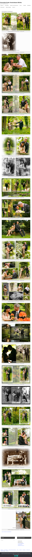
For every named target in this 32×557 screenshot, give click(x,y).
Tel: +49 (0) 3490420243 (21, 543)
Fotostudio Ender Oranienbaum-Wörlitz (11, 2)
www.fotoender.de (20, 544)
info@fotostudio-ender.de (21, 545)
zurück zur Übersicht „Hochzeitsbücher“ (6, 531)
